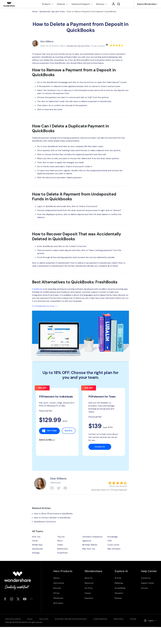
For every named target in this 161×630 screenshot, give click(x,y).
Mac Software (114, 548)
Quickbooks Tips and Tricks (52, 11)
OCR (110, 540)
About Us (88, 578)
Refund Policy (119, 619)
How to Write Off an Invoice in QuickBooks (53, 513)
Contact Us (145, 578)
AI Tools (118, 578)
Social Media (120, 588)
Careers (88, 593)
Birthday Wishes (89, 544)
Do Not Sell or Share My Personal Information (71, 619)
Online (60, 544)
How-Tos (36, 536)
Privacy (30, 619)
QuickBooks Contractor (45, 521)
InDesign (36, 552)
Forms (35, 540)
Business (118, 598)
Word (59, 540)
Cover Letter (113, 544)
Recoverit (57, 588)
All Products (58, 603)
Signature (86, 540)
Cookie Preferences (100, 619)
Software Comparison (92, 536)
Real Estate (62, 548)
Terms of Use (43, 619)
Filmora (56, 578)
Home (34, 11)
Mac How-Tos (88, 548)
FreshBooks (37, 289)
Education (89, 598)
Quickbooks (37, 548)
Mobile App (37, 544)
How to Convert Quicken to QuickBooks (52, 517)
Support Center (147, 583)
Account (144, 588)
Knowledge (113, 536)
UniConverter (58, 583)
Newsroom (89, 583)
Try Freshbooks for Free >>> (45, 306)
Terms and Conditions (13, 619)
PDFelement (58, 598)
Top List (61, 536)
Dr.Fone (56, 593)
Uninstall (133, 619)
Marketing (119, 583)
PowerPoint (62, 552)
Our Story (89, 588)
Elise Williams (47, 41)
